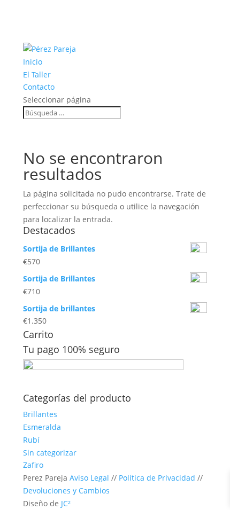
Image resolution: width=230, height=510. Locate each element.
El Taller (37, 74)
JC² (66, 503)
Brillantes (40, 414)
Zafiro (33, 465)
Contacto (39, 87)
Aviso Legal (89, 478)
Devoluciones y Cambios (66, 490)
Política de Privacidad (157, 478)
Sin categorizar (49, 453)
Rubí (31, 440)
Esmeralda (42, 427)
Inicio (32, 62)
